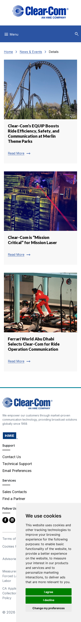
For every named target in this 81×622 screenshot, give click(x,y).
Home (8, 52)
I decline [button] (48, 600)
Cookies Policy (13, 546)
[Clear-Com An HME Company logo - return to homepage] (27, 403)
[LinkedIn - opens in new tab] (12, 520)
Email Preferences (16, 471)
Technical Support (17, 464)
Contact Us (11, 457)
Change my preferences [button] (48, 608)
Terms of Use (12, 539)
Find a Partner (13, 499)
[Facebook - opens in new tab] (5, 520)
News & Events (31, 52)
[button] (76, 34)
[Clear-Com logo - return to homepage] (40, 12)
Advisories (10, 559)
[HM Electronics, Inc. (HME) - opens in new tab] (10, 435)
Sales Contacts (14, 492)
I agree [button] (48, 592)
